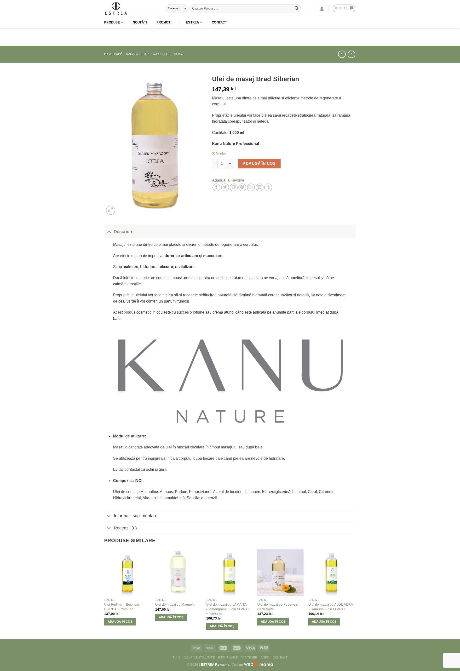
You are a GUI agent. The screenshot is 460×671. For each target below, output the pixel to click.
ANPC (265, 657)
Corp (157, 53)
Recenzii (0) (125, 528)
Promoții (164, 22)
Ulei (167, 53)
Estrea (192, 22)
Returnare (228, 657)
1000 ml (179, 53)
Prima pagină (113, 53)
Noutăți (140, 22)
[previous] (104, 594)
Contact (219, 22)
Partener (249, 657)
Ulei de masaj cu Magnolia (175, 604)
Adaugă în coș (259, 163)
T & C (177, 657)
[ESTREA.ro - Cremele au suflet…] (131, 8)
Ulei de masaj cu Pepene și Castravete (278, 606)
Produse (112, 22)
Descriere (123, 231)
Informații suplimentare (135, 515)
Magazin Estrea (137, 53)
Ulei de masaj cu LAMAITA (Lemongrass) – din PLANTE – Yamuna (228, 608)
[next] (354, 594)
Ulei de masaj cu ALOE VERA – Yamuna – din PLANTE (330, 606)
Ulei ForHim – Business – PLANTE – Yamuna (123, 606)
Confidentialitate (199, 657)
